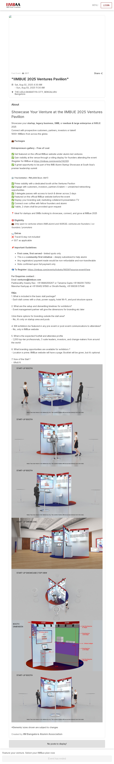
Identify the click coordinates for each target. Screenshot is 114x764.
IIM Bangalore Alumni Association (42, 734)
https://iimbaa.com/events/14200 (51, 161)
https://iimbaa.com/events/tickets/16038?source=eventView (59, 269)
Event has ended (57, 758)
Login (106, 5)
